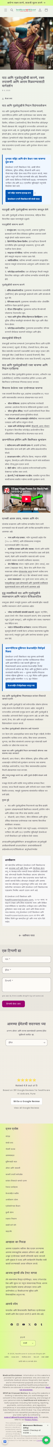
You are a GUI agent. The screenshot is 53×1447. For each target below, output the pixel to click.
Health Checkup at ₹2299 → (33, 1429)
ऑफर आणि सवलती (13, 1168)
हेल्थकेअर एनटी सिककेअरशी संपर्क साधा (24, 198)
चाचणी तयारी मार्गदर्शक (14, 1174)
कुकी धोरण (10, 1212)
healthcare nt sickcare (25, 1354)
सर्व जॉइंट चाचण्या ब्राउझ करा (19, 192)
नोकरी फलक (10, 1149)
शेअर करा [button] (8, 98)
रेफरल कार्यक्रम (12, 1187)
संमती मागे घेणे (11, 1225)
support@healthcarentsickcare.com (21, 1417)
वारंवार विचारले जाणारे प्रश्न (16, 1180)
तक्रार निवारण (11, 1218)
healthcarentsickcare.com (19, 899)
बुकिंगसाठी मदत (11, 1161)
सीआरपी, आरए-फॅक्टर (40, 426)
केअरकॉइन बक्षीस (12, 1193)
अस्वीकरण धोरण (12, 1199)
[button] (6, 10)
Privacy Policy (31, 1420)
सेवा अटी (36, 1357)
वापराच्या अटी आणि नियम (18, 868)
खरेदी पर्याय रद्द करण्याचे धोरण (28, 1361)
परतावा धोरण (15, 1357)
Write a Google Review (26, 1101)
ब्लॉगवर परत (28, 935)
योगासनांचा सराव (25, 571)
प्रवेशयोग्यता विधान (13, 1206)
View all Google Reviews (26, 1107)
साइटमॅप (9, 1231)
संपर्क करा (9, 1142)
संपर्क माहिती (45, 1357)
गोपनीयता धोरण (39, 868)
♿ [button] (5, 1441)
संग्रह (8, 1136)
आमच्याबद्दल (10, 1155)
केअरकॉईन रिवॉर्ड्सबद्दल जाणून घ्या (21, 685)
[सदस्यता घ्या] (44, 1042)
